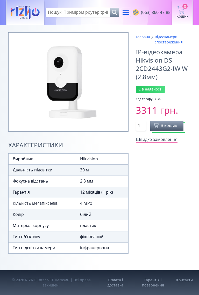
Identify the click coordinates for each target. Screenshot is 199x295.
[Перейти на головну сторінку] (25, 12)
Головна (143, 36)
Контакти (184, 279)
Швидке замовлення (156, 139)
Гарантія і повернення (153, 282)
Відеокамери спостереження (169, 39)
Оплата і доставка (115, 282)
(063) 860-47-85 (155, 12)
